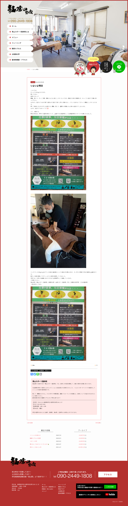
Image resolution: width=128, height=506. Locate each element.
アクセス (108, 474)
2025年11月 (81, 447)
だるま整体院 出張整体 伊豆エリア (41, 370)
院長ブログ (61, 489)
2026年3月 (82, 441)
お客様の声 (16, 54)
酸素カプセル (16, 48)
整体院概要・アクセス (19, 60)
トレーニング (16, 43)
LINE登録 (110, 487)
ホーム (14, 26)
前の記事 (30, 423)
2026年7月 (82, 435)
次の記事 (97, 423)
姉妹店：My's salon (47, 489)
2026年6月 (82, 438)
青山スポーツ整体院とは (20, 32)
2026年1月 (82, 444)
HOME (28, 69)
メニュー (15, 37)
